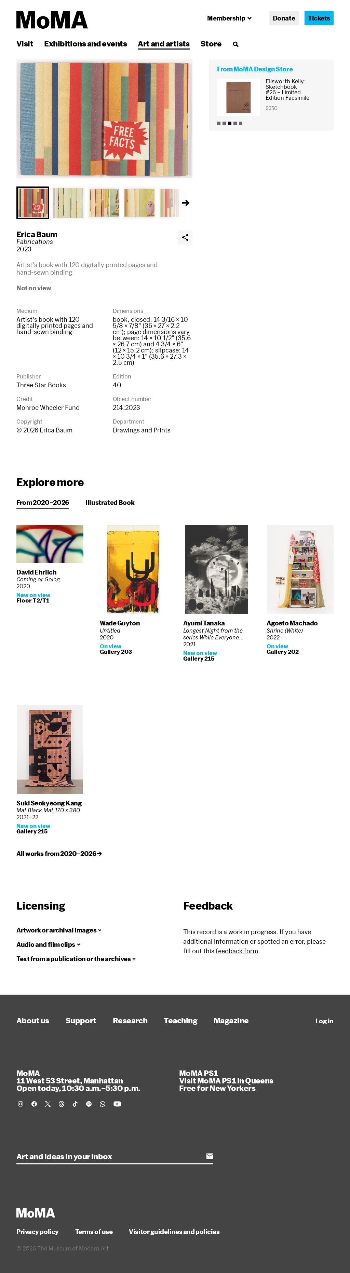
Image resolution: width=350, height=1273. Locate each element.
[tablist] (104, 202)
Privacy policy (37, 1232)
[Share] (185, 237)
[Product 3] (229, 123)
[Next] (185, 202)
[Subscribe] (209, 1156)
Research (130, 1020)
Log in (324, 1021)
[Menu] (235, 44)
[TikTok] (75, 1104)
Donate (284, 18)
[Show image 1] (32, 202)
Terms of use (94, 1232)
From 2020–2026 (42, 502)
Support (81, 1020)
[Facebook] (34, 1104)
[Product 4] (235, 123)
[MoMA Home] (52, 20)
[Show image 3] (104, 202)
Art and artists (164, 43)
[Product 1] (218, 123)
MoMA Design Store (263, 69)
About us (32, 1020)
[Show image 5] (175, 202)
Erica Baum (36, 234)
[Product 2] (224, 123)
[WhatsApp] (102, 1104)
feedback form (237, 951)
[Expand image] (104, 118)
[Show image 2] (68, 202)
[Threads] (61, 1104)
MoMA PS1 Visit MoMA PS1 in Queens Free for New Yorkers (226, 1080)
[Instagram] (20, 1104)
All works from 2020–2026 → (59, 853)
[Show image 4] (139, 202)
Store (211, 43)
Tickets (319, 18)
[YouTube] (117, 1104)
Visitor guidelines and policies (174, 1232)
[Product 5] (240, 123)
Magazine (231, 1020)
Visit (24, 43)
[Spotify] (89, 1104)
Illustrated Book (109, 502)
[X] (48, 1104)
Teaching (180, 1020)
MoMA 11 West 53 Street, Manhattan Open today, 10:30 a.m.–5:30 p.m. (78, 1080)
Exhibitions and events (85, 43)
